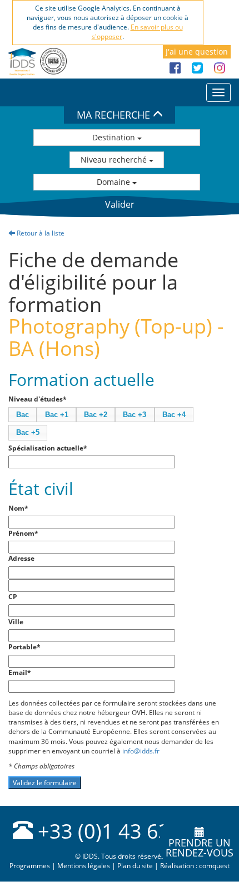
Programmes (29, 865)
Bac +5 (27, 432)
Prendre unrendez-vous (199, 847)
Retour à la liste (39, 233)
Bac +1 (56, 414)
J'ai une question (197, 51)
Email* (19, 672)
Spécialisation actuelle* (47, 448)
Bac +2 (95, 414)
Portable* (24, 647)
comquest (214, 865)
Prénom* (23, 533)
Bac (22, 414)
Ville (15, 621)
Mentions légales (83, 865)
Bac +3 (134, 414)
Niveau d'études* (37, 399)
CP (12, 596)
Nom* (18, 508)
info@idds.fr (141, 751)
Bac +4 (174, 414)
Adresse (21, 558)
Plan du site (135, 865)
